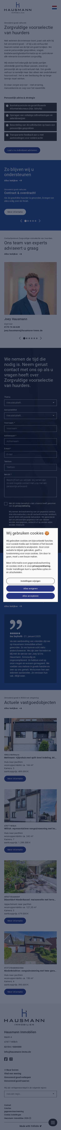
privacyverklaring (41, 566)
